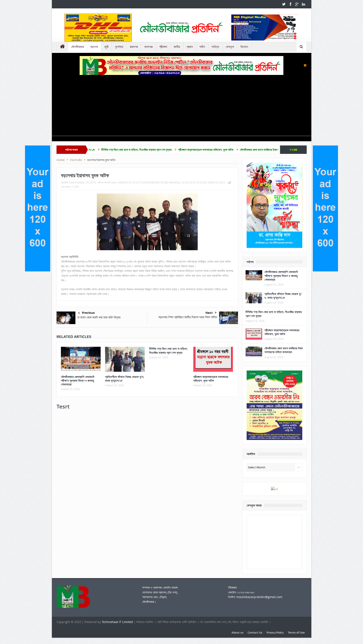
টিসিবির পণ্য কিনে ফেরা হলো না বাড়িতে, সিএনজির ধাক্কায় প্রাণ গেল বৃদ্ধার (105, 149)
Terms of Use (296, 632)
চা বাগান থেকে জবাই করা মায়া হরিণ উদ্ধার (99, 317)
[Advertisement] (181, 106)
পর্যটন (202, 47)
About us (237, 632)
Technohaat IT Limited (118, 622)
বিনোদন (244, 47)
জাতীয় (177, 47)
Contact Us (255, 632)
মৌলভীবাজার (77, 47)
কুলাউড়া (119, 47)
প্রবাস (190, 47)
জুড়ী (106, 47)
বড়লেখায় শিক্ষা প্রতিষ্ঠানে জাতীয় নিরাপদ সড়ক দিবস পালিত (187, 317)
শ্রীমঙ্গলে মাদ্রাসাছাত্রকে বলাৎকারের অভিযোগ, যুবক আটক (174, 149)
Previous (88, 313)
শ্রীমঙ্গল (163, 47)
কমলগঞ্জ (148, 47)
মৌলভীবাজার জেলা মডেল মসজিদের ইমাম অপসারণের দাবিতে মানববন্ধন (240, 149)
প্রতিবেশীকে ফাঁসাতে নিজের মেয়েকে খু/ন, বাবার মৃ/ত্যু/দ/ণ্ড (124, 378)
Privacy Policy (275, 632)
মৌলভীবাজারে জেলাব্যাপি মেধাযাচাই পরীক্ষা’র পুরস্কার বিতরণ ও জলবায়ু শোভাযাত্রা (77, 380)
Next (209, 313)
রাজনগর (134, 47)
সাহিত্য (215, 47)
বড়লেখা (94, 47)
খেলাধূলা (230, 47)
